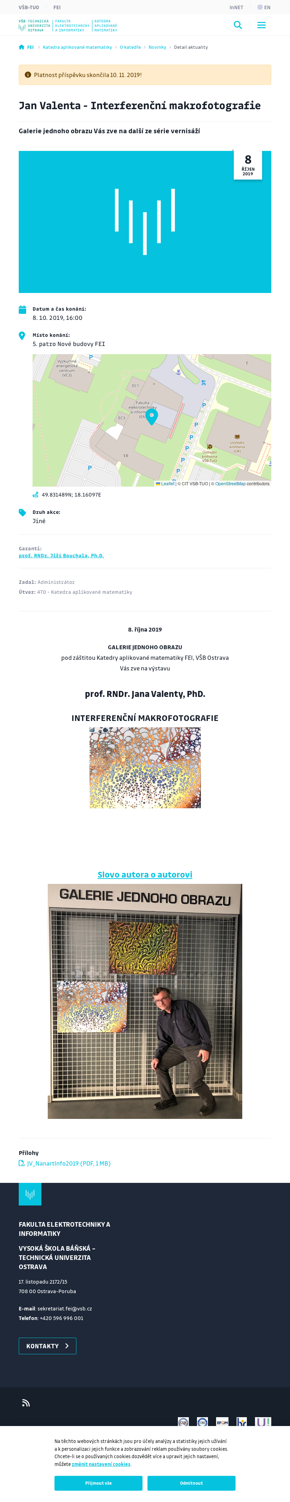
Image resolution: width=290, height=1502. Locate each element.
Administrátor (56, 582)
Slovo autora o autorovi (145, 874)
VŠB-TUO (29, 7)
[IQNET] (202, 1422)
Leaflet (167, 483)
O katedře (130, 47)
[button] (151, 417)
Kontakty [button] (42, 1346)
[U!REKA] (263, 1422)
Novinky (157, 47)
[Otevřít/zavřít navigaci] (261, 25)
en (267, 7)
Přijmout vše (98, 1483)
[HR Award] (242, 1422)
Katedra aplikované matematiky (77, 47)
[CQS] (183, 1422)
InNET (236, 7)
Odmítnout (191, 1483)
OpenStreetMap (230, 483)
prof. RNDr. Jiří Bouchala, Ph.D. (61, 555)
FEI (57, 7)
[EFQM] (222, 1422)
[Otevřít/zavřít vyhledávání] (238, 26)
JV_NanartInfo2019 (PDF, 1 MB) (68, 1163)
